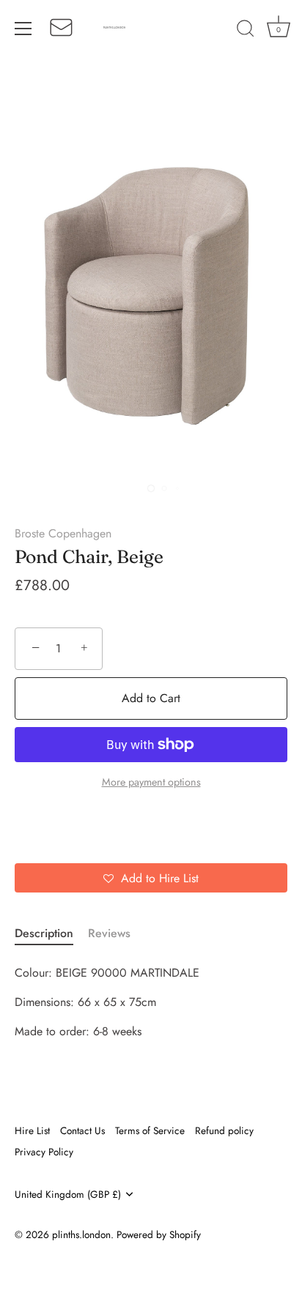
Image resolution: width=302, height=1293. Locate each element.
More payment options (151, 782)
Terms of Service (150, 1130)
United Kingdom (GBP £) (68, 1194)
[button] (151, 878)
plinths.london (81, 1234)
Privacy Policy (44, 1151)
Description (44, 933)
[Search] (245, 31)
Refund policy (224, 1130)
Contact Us (82, 1130)
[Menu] (23, 28)
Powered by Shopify (159, 1234)
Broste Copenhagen (63, 533)
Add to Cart (151, 698)
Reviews (109, 933)
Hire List (32, 1130)
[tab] (51, 933)
